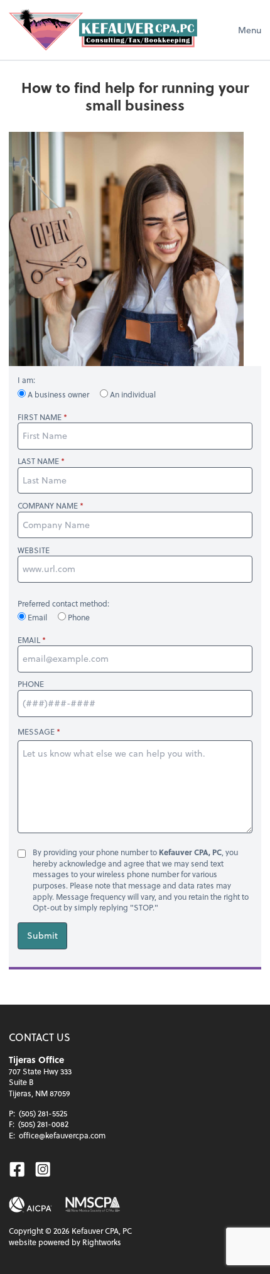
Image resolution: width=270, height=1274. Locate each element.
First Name (40, 417)
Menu (249, 29)
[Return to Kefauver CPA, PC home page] (103, 30)
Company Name (48, 505)
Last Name (38, 461)
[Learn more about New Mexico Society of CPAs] (93, 1204)
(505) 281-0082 (43, 1124)
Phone (78, 617)
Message (36, 731)
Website (34, 550)
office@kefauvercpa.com (62, 1135)
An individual (132, 394)
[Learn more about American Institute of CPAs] (30, 1204)
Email (37, 617)
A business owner (58, 394)
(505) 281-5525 (43, 1113)
